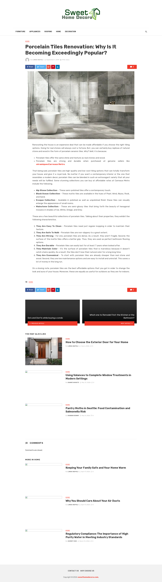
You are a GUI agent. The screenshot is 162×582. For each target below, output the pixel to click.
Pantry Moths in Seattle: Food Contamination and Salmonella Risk (98, 410)
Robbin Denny (73, 415)
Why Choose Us (87, 571)
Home (58, 32)
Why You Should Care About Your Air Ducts (93, 500)
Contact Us (73, 571)
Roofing (48, 32)
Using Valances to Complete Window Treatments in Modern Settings (98, 377)
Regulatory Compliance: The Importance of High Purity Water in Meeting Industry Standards (97, 535)
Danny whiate (73, 382)
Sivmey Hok (72, 541)
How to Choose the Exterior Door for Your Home (97, 342)
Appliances (34, 32)
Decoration (70, 32)
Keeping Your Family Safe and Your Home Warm (96, 467)
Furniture (20, 32)
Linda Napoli (38, 60)
